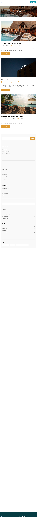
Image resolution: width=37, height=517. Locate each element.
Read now (5, 53)
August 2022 (5, 166)
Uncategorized (5, 193)
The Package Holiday (6, 190)
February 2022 (5, 171)
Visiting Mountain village (7, 155)
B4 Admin (14, 45)
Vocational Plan (5, 195)
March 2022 (5, 169)
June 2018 (4, 179)
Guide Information (6, 188)
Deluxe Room (5, 149)
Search (3, 135)
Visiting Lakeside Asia (6, 153)
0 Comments (21, 45)
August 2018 (5, 176)
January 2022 (5, 174)
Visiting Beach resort (6, 151)
